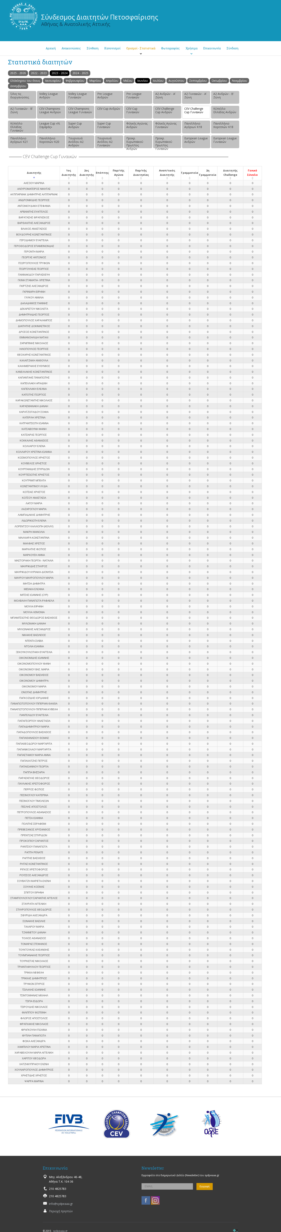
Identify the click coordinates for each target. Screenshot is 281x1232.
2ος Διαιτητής (86, 173)
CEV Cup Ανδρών (108, 109)
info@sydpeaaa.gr (61, 1204)
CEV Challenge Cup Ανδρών (164, 110)
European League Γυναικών (225, 140)
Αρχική (51, 48)
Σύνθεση (93, 48)
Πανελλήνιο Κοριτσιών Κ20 (49, 140)
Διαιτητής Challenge (230, 173)
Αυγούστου (176, 81)
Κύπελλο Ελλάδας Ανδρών (224, 110)
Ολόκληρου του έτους (25, 81)
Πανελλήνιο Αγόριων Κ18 (193, 125)
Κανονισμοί (112, 48)
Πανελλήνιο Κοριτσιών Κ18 (223, 125)
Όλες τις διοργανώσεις (19, 95)
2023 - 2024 (59, 73)
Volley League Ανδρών (48, 95)
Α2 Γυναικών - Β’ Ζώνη (21, 110)
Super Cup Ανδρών (75, 125)
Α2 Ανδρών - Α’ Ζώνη (165, 95)
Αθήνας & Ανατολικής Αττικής (75, 24)
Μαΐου (127, 81)
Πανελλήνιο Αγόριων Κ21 (19, 140)
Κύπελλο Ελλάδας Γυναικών (16, 126)
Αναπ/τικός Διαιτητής (167, 173)
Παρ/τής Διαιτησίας (141, 173)
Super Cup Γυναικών (104, 125)
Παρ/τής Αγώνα (118, 173)
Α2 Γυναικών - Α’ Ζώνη (195, 95)
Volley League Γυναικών (77, 95)
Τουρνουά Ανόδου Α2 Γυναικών (105, 141)
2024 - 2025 (80, 73)
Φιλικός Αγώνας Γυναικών (165, 125)
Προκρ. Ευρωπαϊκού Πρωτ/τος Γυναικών (163, 142)
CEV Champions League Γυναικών (80, 110)
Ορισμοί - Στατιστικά (140, 48)
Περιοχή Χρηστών (61, 1211)
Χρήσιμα (191, 48)
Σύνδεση (232, 48)
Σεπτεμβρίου (198, 81)
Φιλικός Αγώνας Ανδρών (136, 125)
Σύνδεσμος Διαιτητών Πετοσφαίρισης (99, 17)
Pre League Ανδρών (105, 95)
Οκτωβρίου (219, 81)
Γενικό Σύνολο (252, 173)
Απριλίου (112, 81)
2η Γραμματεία (207, 173)
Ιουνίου (142, 81)
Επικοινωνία (212, 48)
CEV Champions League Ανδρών (50, 110)
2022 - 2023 (39, 73)
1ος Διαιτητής (69, 173)
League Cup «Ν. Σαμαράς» (49, 125)
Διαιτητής (34, 173)
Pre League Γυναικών (134, 95)
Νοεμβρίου (239, 81)
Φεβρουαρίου (75, 81)
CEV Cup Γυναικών (132, 110)
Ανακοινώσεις (71, 48)
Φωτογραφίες (170, 48)
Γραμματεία (189, 173)
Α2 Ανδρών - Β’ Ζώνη (223, 95)
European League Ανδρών (196, 140)
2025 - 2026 (18, 73)
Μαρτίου (95, 81)
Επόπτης (102, 173)
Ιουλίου (158, 81)
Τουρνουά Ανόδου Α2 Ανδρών (76, 141)
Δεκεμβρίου (18, 86)
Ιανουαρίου (53, 81)
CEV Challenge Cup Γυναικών (193, 110)
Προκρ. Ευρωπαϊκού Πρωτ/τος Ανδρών (134, 142)
